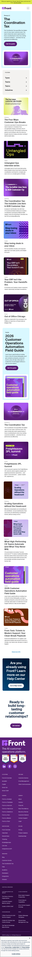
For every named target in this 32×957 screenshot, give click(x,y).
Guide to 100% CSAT (7, 906)
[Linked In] (4, 766)
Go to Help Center (16, 686)
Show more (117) (16, 652)
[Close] (30, 938)
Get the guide (10, 44)
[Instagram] (15, 766)
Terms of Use (8, 947)
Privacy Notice (26, 947)
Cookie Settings (16, 954)
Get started (16, 726)
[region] (16, 946)
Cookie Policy (15, 947)
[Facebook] (10, 766)
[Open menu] (28, 8)
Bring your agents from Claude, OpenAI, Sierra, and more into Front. (16, 2)
